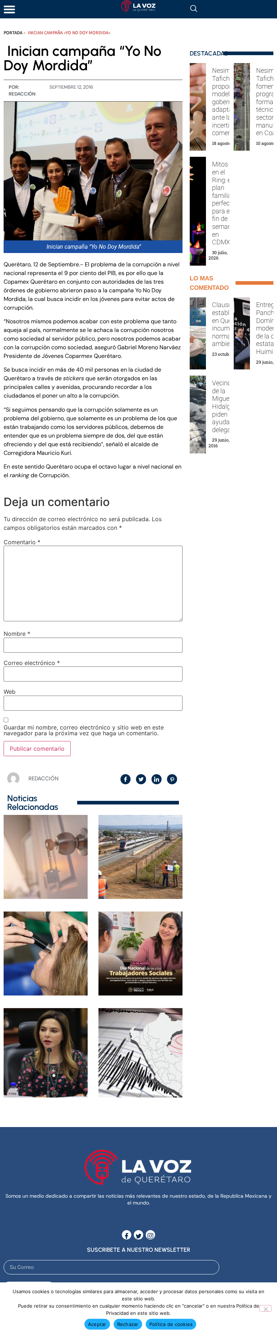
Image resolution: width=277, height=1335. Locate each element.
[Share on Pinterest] (172, 779)
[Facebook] (126, 1234)
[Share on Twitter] (141, 779)
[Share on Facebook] (125, 779)
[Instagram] (150, 1234)
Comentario (22, 542)
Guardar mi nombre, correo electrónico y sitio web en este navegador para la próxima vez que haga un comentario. (84, 730)
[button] (9, 9)
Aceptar (97, 1324)
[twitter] (138, 1234)
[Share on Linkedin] (156, 779)
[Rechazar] (265, 1308)
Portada (13, 33)
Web (10, 692)
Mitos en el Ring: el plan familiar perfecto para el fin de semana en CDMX (224, 203)
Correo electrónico (32, 663)
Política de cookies (171, 1324)
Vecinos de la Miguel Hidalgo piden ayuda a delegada (225, 406)
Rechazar (127, 1324)
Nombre (17, 634)
